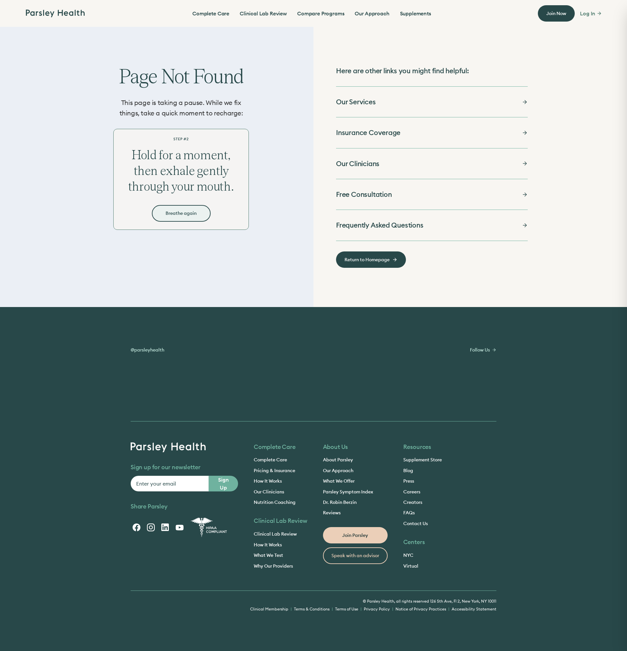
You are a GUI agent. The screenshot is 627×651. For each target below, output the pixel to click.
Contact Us (415, 523)
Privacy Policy (377, 609)
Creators (412, 502)
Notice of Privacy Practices (420, 609)
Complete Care (210, 13)
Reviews (332, 513)
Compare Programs (320, 13)
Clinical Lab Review (263, 13)
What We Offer (339, 481)
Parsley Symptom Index (348, 492)
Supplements (415, 13)
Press (408, 481)
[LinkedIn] (165, 527)
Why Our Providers (273, 566)
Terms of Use (346, 609)
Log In (587, 13)
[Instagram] (151, 527)
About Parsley (338, 460)
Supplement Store (422, 460)
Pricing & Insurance (274, 470)
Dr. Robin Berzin (340, 502)
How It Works (268, 481)
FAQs (409, 513)
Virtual (410, 566)
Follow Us (480, 350)
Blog (408, 470)
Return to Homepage (367, 260)
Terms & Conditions (312, 609)
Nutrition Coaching (275, 502)
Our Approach (372, 13)
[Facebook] (136, 527)
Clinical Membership (269, 609)
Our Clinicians (269, 492)
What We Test (268, 555)
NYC (408, 555)
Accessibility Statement (474, 609)
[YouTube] (179, 527)
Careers (411, 492)
